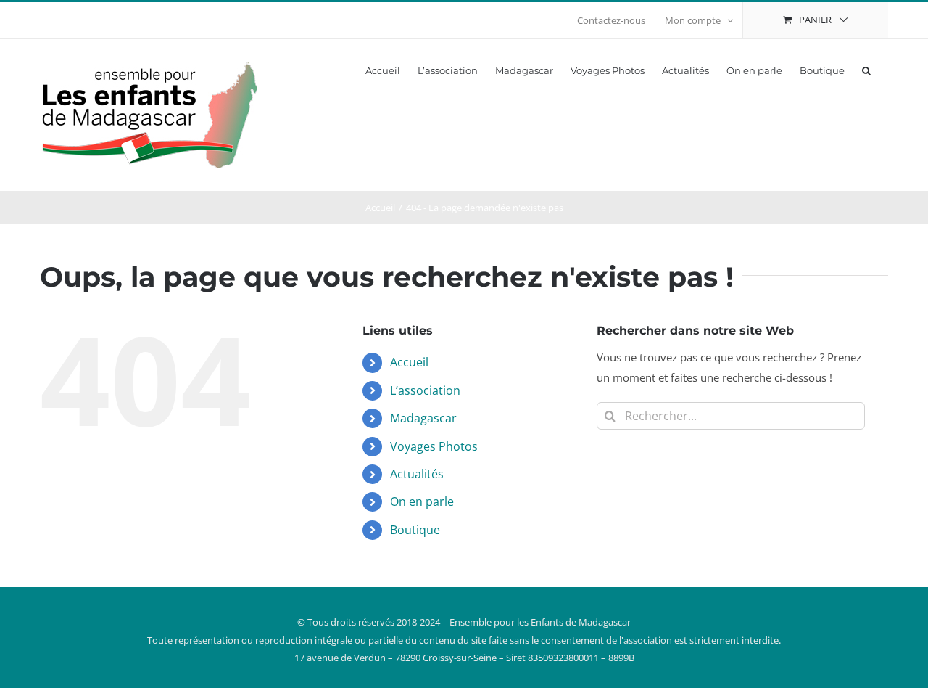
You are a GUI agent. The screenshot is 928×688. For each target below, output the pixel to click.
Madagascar (423, 418)
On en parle (422, 501)
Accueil (409, 362)
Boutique (415, 530)
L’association (425, 390)
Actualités (417, 474)
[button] (866, 69)
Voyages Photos (434, 446)
